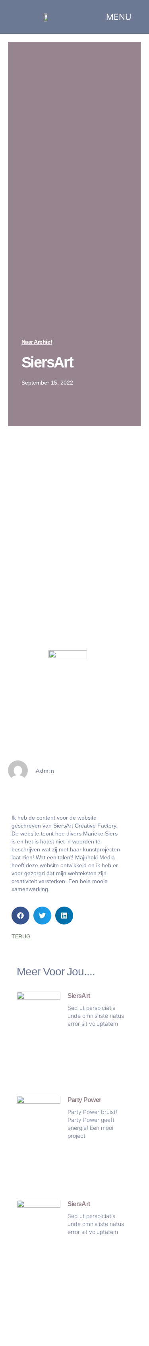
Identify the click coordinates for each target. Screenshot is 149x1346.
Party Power (84, 1100)
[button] (20, 915)
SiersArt (79, 995)
